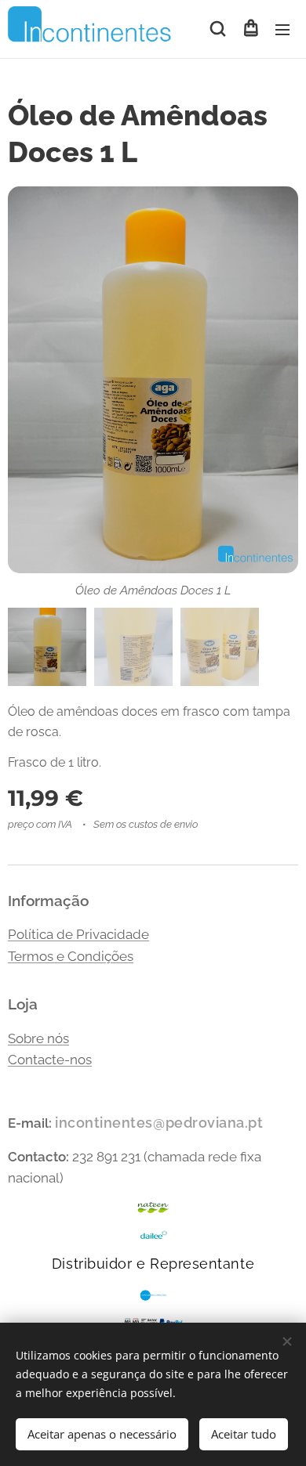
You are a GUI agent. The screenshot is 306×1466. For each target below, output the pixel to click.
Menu (282, 29)
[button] (218, 29)
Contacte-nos (50, 1059)
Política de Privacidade (78, 934)
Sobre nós (38, 1038)
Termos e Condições (70, 956)
